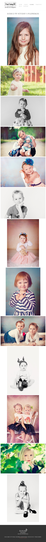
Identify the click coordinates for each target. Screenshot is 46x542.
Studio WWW (23, 537)
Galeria (32, 4)
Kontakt (25, 6)
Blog (20, 6)
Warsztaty (39, 4)
